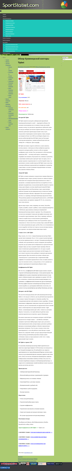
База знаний (8, 106)
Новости (7, 61)
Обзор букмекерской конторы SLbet (27, 461)
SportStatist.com (28, 452)
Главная (7, 59)
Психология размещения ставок (11, 115)
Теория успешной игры (10, 123)
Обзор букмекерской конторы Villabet (27, 459)
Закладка (20, 456)
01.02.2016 (27, 67)
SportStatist (21, 67)
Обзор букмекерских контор (43, 67)
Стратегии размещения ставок (11, 109)
